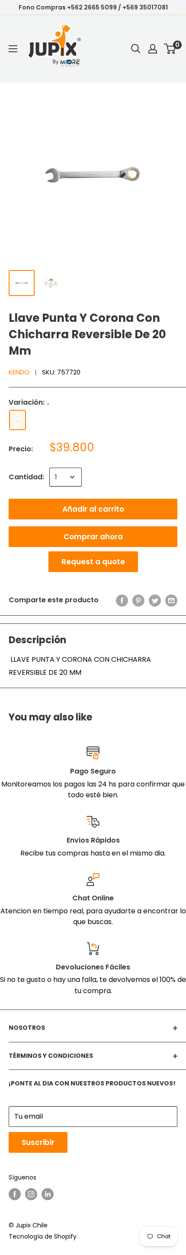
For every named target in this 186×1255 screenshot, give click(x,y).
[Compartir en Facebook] (122, 600)
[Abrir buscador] (136, 48)
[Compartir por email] (171, 600)
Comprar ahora (93, 537)
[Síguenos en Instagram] (31, 1194)
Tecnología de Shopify (43, 1236)
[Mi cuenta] (152, 48)
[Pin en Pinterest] (138, 600)
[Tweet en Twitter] (155, 600)
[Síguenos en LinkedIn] (48, 1194)
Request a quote (93, 562)
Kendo (19, 372)
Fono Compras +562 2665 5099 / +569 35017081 (93, 7)
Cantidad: (26, 477)
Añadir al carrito (93, 509)
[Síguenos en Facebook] (15, 1194)
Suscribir (38, 1142)
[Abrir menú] (13, 48)
